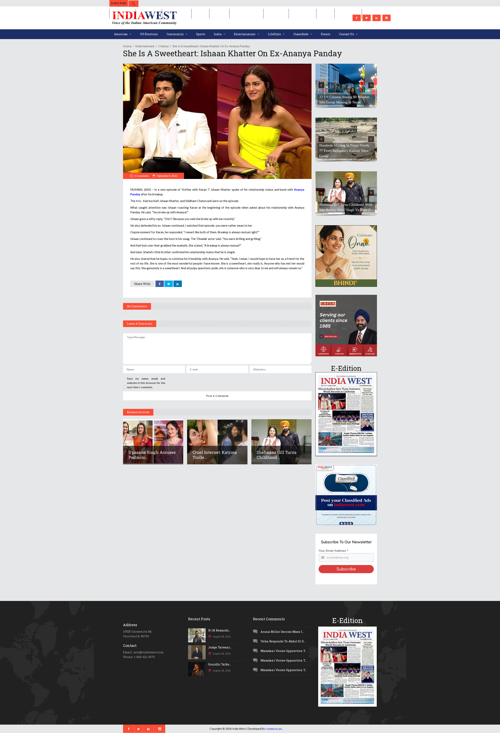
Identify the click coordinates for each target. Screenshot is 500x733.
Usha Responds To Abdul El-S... (283, 641)
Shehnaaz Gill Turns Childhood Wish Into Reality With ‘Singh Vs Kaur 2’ (345, 207)
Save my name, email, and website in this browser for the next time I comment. (146, 383)
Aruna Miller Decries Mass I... (282, 632)
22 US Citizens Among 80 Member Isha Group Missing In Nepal (344, 99)
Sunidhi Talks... (219, 664)
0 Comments (141, 175)
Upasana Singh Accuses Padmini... (152, 455)
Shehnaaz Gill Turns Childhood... (276, 455)
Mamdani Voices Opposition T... (284, 651)
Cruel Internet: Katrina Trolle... (215, 455)
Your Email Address (333, 551)
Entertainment (144, 46)
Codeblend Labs (273, 728)
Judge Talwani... (220, 647)
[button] (346, 85)
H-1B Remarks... (219, 630)
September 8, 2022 (166, 175)
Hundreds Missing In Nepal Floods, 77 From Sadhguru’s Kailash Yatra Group (344, 150)
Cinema (163, 46)
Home (127, 46)
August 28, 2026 (221, 636)
